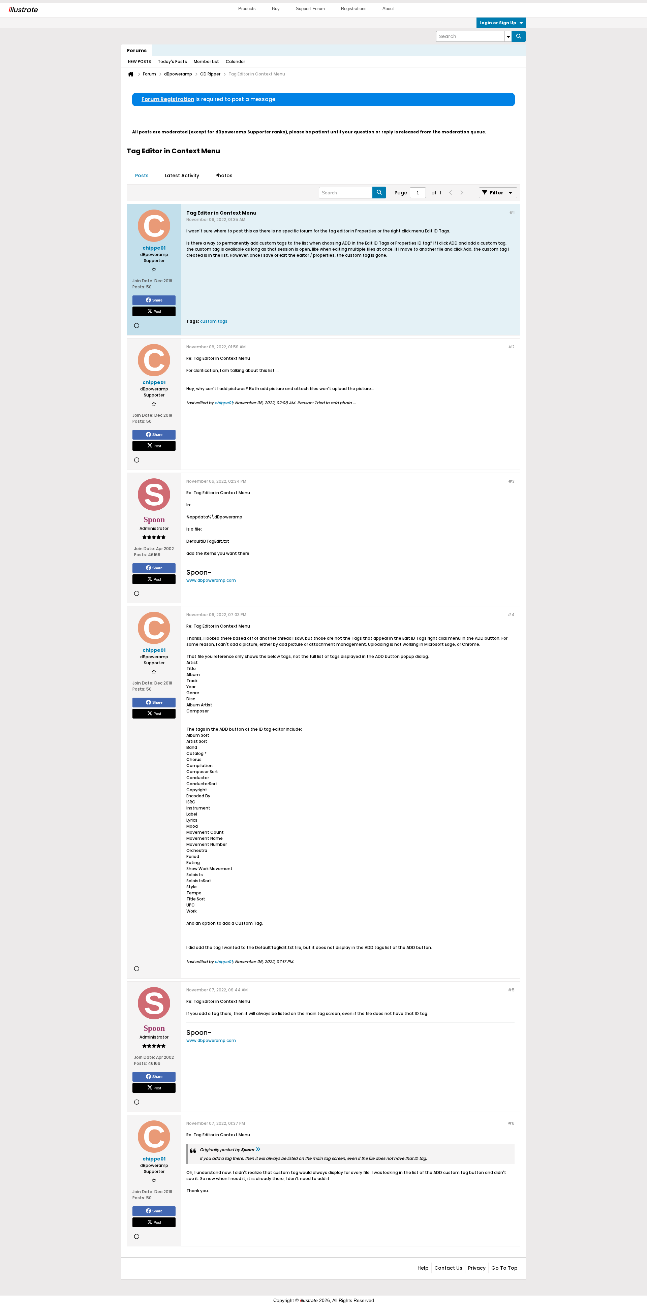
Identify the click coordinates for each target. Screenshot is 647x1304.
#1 (512, 212)
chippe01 (224, 403)
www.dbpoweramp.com (211, 580)
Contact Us (448, 1268)
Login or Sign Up (498, 23)
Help (423, 1268)
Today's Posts (172, 61)
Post (157, 311)
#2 (511, 347)
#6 (511, 1123)
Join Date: (142, 281)
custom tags (213, 321)
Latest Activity (182, 175)
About (388, 8)
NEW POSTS (139, 61)
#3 (511, 481)
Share (157, 300)
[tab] (142, 176)
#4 (511, 614)
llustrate (22, 9)
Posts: (138, 287)
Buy (276, 8)
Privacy (477, 1268)
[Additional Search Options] (508, 36)
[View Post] (257, 1149)
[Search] (519, 36)
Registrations (354, 8)
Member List (206, 61)
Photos (224, 175)
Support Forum (310, 8)
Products (247, 8)
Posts (142, 175)
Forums (137, 50)
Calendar (235, 61)
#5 (511, 990)
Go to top (504, 1268)
